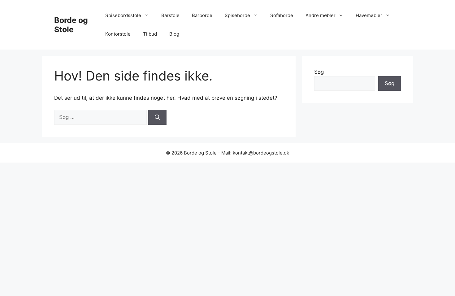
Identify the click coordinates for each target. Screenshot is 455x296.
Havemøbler (369, 15)
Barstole (170, 15)
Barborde (202, 15)
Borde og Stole (71, 24)
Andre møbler (321, 15)
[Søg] (157, 117)
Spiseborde (237, 15)
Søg (319, 72)
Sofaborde (281, 15)
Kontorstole (118, 34)
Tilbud (150, 34)
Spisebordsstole (123, 15)
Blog (174, 34)
